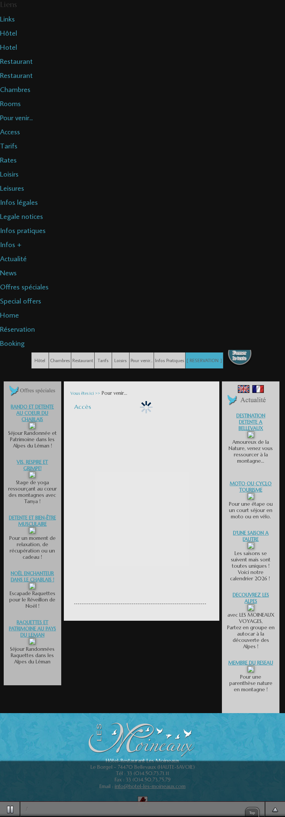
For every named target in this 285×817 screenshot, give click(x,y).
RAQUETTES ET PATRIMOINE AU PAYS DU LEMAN (32, 628)
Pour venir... (16, 117)
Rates (8, 159)
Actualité (13, 258)
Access (10, 131)
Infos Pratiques (169, 360)
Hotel (8, 47)
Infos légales (19, 202)
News (8, 272)
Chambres (15, 89)
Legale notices (21, 216)
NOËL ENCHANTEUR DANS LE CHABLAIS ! (32, 576)
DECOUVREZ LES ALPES (251, 598)
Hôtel (8, 32)
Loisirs (9, 173)
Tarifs (8, 145)
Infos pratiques (23, 230)
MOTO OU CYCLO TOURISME (251, 486)
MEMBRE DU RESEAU (250, 663)
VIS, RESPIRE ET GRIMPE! (32, 465)
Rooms (10, 103)
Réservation (17, 329)
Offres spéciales (24, 286)
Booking (12, 343)
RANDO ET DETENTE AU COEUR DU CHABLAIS (32, 413)
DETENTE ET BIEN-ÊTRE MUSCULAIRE (32, 521)
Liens (8, 4)
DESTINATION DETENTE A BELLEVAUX (250, 422)
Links (7, 18)
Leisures (12, 188)
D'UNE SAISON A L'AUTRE (251, 536)
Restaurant (16, 61)
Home (9, 314)
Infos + (11, 244)
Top (252, 812)
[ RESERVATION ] (204, 360)
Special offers (20, 300)
